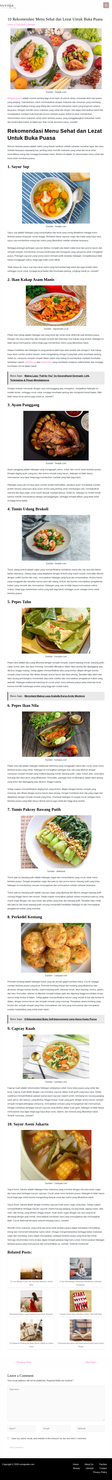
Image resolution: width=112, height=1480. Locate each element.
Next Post (91, 1362)
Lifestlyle (31, 24)
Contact (103, 1468)
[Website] (90, 1429)
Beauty (76, 1468)
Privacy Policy (100, 1472)
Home (76, 1464)
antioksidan (46, 362)
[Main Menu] (106, 5)
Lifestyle (90, 1468)
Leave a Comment (16, 24)
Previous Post (22, 1362)
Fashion (103, 1464)
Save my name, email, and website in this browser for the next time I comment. (48, 1438)
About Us (89, 1464)
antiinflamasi (30, 362)
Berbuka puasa (14, 98)
